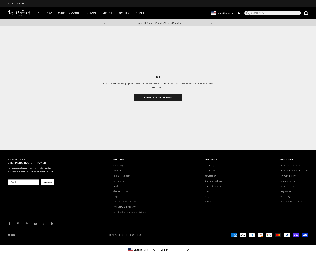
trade (116, 186)
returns (117, 171)
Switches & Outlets (68, 13)
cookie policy (287, 181)
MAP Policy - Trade (291, 202)
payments (285, 191)
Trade (10, 3)
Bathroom (123, 13)
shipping (118, 165)
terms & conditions (291, 165)
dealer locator (121, 191)
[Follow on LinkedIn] (52, 223)
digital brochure (213, 181)
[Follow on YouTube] (35, 223)
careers (209, 202)
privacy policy (288, 176)
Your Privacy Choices (125, 202)
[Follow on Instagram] (18, 223)
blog (207, 196)
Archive (140, 13)
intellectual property (124, 207)
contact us (119, 181)
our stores (210, 171)
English (12, 235)
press (208, 191)
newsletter (210, 176)
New (49, 13)
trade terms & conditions (294, 171)
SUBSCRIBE (48, 182)
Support (21, 3)
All (39, 13)
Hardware (91, 13)
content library (213, 186)
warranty (285, 196)
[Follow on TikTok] (43, 223)
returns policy (288, 186)
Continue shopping (158, 97)
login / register (121, 176)
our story (210, 165)
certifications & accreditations (129, 212)
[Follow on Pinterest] (26, 223)
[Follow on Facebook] (9, 223)
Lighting (107, 13)
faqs (115, 196)
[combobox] (141, 250)
